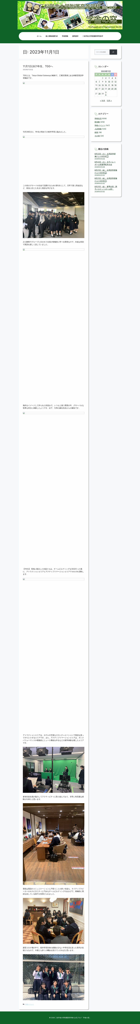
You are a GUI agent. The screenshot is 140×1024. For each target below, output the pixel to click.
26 (115, 89)
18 (112, 85)
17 (109, 85)
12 (115, 82)
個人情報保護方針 (52, 36)
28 (99, 94)
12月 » (109, 101)
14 (99, 85)
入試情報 (98, 129)
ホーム (39, 36)
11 (112, 82)
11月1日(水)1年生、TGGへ (38, 66)
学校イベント (29, 1004)
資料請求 (75, 36)
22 (103, 89)
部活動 (97, 122)
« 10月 (102, 101)
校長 (96, 132)
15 (103, 85)
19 (115, 85)
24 (109, 89)
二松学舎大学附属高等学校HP (93, 36)
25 (112, 89)
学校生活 (98, 118)
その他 (97, 136)
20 (96, 89)
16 (106, 85)
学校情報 (65, 36)
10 (109, 82)
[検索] (113, 52)
